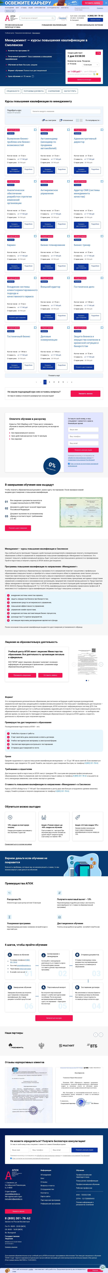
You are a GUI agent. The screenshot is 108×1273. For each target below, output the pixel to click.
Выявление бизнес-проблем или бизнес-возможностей (18, 141)
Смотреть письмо (29, 1087)
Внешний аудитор (50, 286)
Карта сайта (45, 1196)
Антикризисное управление (49, 192)
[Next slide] (101, 664)
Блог (17, 8)
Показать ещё (54, 376)
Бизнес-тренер (82, 245)
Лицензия (11, 133)
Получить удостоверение (14, 170)
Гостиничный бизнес (18, 336)
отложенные (68, 120)
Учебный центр (9, 33)
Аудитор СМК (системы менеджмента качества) (87, 193)
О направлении (54, 91)
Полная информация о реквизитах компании (85, 1203)
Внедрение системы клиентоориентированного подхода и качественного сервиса (20, 291)
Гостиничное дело (84, 286)
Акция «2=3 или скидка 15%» (87, 825)
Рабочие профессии (84, 1188)
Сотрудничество (53, 8)
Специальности (13, 91)
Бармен (11, 245)
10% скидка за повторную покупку (18, 826)
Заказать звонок (95, 20)
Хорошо (95, 1270)
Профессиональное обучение (89, 25)
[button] (86, 680)
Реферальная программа (50, 1204)
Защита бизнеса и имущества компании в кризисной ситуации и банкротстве (87, 341)
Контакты (64, 8)
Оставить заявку (50, 675)
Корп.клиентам (40, 8)
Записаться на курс (84, 80)
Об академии (9, 8)
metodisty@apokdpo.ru (13, 1199)
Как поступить (70, 91)
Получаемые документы (34, 91)
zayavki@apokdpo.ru (24, 965)
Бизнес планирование (53, 245)
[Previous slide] (74, 664)
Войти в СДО (10, 11)
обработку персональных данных (80, 458)
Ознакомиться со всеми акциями (18, 844)
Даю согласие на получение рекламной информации (31, 1158)
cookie (31, 1269)
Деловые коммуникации (49, 338)
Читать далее (12, 1120)
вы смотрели (50, 120)
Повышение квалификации (54, 25)
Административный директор (85, 140)
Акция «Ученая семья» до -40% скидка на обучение (52, 826)
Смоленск (62, 18)
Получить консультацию (83, 450)
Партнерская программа (50, 1200)
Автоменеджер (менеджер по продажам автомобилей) (49, 143)
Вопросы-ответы (48, 1186)
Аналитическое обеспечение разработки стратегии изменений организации (19, 196)
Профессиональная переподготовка (14, 26)
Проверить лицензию (22, 675)
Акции (30, 8)
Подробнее (28, 169)
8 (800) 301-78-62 (95, 16)
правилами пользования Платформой (81, 460)
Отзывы (24, 8)
